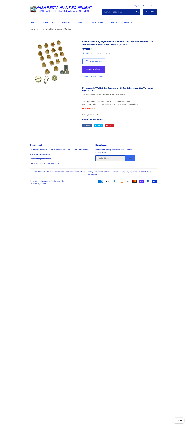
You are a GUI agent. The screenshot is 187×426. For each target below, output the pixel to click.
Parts (114, 22)
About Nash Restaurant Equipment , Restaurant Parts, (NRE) (59, 172)
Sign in (137, 6)
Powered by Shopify (38, 184)
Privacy (90, 172)
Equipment (65, 22)
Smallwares (98, 22)
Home (33, 22)
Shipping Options (129, 172)
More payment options (93, 76)
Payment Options (102, 172)
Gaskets (81, 22)
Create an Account (150, 6)
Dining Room (47, 22)
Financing (128, 22)
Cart (152, 12)
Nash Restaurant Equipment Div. (50, 181)
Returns (116, 172)
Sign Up (130, 158)
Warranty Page (145, 172)
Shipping (86, 53)
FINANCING (93, 174)
